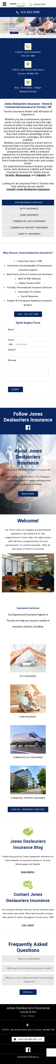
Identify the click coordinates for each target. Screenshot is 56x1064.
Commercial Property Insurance (29, 227)
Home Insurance (28, 717)
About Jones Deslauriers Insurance (28, 457)
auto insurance (29, 208)
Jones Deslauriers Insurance (28, 1008)
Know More (28, 494)
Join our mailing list (29, 1039)
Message (12, 360)
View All (28, 992)
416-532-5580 (30, 12)
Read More (27, 872)
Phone (11, 340)
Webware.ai (34, 1057)
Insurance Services (28, 608)
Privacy (24, 1016)
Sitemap (32, 1016)
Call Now (27, 925)
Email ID (12, 350)
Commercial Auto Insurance (29, 221)
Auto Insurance (28, 676)
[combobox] (11, 344)
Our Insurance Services (29, 202)
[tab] (28, 958)
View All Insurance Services (28, 809)
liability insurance (29, 234)
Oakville (41, 175)
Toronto (10, 175)
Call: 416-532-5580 (28, 314)
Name (11, 329)
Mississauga (23, 175)
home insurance (29, 215)
